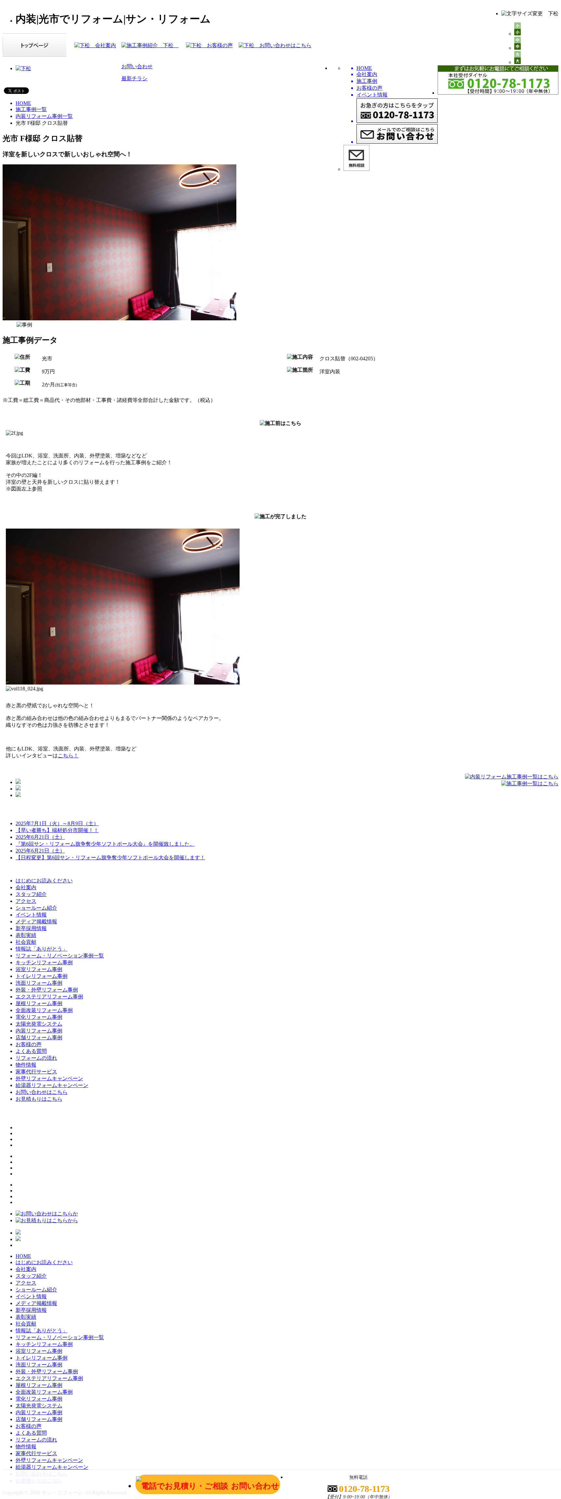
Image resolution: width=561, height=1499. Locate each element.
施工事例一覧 (31, 109)
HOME (23, 103)
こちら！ (68, 755)
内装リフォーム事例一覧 (44, 116)
